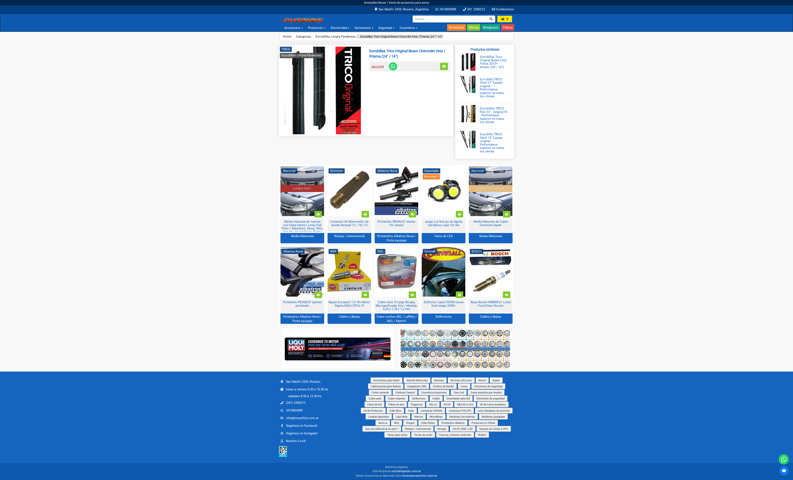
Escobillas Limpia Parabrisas (336, 36)
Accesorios (292, 28)
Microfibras (436, 416)
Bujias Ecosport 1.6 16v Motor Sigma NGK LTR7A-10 (349, 304)
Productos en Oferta (483, 422)
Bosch (482, 380)
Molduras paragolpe (493, 416)
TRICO (285, 49)
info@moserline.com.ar (302, 418)
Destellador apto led (458, 398)
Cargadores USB (416, 386)
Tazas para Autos (397, 434)
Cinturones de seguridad (488, 386)
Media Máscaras (302, 236)
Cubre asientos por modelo (486, 392)
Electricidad (339, 28)
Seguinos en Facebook (301, 426)
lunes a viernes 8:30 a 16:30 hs (307, 389)
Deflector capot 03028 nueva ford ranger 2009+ (443, 304)
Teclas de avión (423, 434)
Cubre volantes (396, 398)
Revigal (441, 428)
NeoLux (382, 422)
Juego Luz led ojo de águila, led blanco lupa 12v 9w (444, 223)
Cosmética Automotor (434, 392)
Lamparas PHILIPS (460, 410)
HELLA (433, 404)
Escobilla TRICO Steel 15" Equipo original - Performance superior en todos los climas (492, 143)
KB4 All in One (465, 404)
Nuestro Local (296, 441)
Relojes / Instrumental (349, 236)
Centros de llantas (443, 386)
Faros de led (374, 404)
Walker (482, 434)
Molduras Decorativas (462, 416)
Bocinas (439, 380)
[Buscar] (491, 19)
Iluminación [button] (363, 28)
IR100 (447, 404)
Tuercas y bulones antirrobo (455, 434)
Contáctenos (504, 9)
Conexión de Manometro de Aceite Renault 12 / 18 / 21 (349, 223)
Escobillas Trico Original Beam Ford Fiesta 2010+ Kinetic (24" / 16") (493, 62)
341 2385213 (475, 9)
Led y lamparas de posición (494, 410)
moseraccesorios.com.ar (419, 476)
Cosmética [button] (407, 28)
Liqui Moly (401, 416)
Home (287, 36)
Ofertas (474, 27)
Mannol (418, 416)
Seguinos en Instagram (302, 433)
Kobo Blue (395, 410)
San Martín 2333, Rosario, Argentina (403, 9)
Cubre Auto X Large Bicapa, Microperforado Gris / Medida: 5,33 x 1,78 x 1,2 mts (396, 305)
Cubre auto (375, 398)
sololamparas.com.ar (406, 471)
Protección (315, 28)
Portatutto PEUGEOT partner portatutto (302, 304)
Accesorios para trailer (386, 380)
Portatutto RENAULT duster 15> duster (396, 223)
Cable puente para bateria (386, 386)
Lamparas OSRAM (431, 410)
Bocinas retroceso (461, 380)
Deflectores (444, 316)
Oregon (410, 422)
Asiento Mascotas (417, 380)
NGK (396, 422)
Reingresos (491, 27)
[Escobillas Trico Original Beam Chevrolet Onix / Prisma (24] (322, 90)
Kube (411, 410)
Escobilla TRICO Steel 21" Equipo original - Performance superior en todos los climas (492, 88)
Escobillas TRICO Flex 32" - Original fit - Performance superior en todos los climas (493, 115)
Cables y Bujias (349, 316)
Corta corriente (380, 392)
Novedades (456, 27)
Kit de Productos (373, 410)
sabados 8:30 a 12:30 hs (304, 396)
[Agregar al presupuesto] (444, 66)
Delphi (436, 398)
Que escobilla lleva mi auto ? (381, 428)
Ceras (464, 386)
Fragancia (416, 404)
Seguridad (385, 28)
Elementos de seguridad (490, 398)
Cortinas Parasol (405, 392)
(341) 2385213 (295, 403)
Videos (508, 27)
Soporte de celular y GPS (493, 428)
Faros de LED (443, 236)
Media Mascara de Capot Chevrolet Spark (491, 223)
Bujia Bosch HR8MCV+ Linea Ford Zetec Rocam (491, 304)
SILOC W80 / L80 (463, 428)
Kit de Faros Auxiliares (493, 404)
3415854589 (447, 9)
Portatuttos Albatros (453, 422)
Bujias (496, 380)
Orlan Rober (428, 422)
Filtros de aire (396, 404)
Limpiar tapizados (378, 416)
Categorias (303, 36)
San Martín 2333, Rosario (303, 381)
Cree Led (458, 392)
